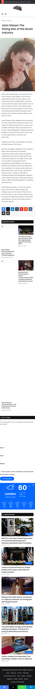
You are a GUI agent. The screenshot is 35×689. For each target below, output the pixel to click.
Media (9, 20)
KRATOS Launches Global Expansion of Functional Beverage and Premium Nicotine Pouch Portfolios (16, 540)
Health (23, 676)
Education (26, 673)
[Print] (8, 213)
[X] (8, 209)
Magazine (10, 679)
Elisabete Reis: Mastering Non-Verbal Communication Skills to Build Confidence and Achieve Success (25, 276)
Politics (21, 679)
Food (18, 676)
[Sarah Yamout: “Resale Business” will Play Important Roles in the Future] (9, 330)
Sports (26, 679)
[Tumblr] (17, 209)
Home (5, 20)
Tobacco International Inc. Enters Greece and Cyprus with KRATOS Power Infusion (15, 569)
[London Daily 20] (17, 8)
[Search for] (6, 14)
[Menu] (2, 14)
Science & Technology (17, 682)
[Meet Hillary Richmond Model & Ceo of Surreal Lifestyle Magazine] (9, 236)
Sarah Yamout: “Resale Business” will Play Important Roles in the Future (8, 405)
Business (13, 673)
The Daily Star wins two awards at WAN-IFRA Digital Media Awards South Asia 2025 (25, 240)
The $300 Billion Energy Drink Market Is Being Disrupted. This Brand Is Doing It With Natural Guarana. (16, 629)
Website (2, 463)
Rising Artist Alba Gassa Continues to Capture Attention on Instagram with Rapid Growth (16, 599)
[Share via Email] (3, 213)
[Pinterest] (21, 209)
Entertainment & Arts (10, 676)
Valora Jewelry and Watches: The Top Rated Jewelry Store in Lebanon (16, 657)
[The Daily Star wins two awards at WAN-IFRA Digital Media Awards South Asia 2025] (26, 230)
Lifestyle (29, 676)
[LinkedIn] (12, 209)
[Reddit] (26, 209)
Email (2, 455)
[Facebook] (3, 209)
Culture (19, 673)
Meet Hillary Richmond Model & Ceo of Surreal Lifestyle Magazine (7, 252)
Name (2, 447)
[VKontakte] (30, 209)
